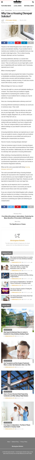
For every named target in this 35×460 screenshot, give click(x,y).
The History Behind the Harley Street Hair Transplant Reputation (21, 296)
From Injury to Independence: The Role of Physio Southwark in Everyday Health (21, 282)
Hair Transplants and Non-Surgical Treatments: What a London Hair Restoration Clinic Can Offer (19, 266)
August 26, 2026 (26, 270)
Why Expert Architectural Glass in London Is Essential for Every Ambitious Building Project (21, 258)
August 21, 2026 (26, 278)
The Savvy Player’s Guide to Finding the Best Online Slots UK (21, 289)
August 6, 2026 (26, 299)
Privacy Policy (23, 441)
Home (2, 10)
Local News (17, 6)
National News (29, 6)
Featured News (6, 6)
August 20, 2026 (26, 292)
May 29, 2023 (23, 20)
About (8, 441)
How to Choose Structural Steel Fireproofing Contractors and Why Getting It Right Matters (21, 275)
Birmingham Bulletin (11, 20)
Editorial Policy (15, 441)
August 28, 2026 (26, 262)
